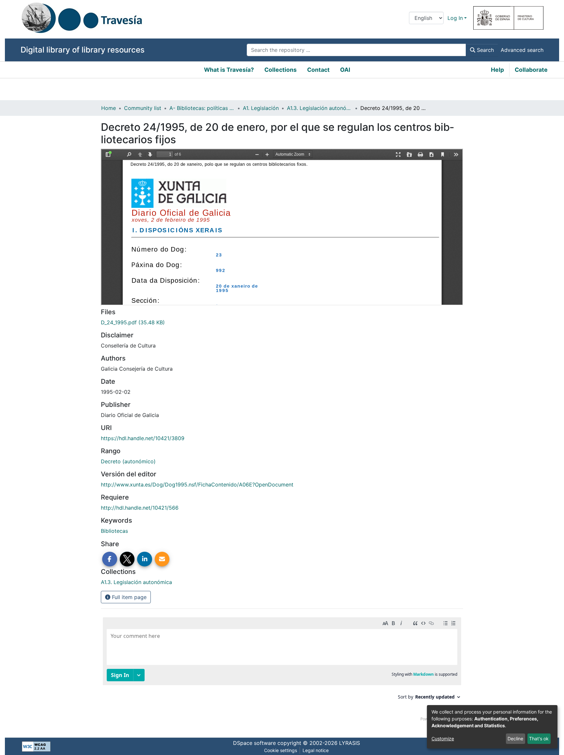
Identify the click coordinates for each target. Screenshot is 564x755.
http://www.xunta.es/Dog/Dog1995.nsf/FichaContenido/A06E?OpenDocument (197, 484)
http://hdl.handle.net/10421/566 (140, 507)
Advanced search (522, 50)
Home (108, 108)
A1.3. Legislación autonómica (319, 108)
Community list (142, 108)
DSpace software (254, 743)
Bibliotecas (114, 531)
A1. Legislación (261, 108)
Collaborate (531, 69)
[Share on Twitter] (127, 559)
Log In (455, 18)
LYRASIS (349, 743)
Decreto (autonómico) (128, 461)
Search (484, 50)
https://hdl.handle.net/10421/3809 (142, 438)
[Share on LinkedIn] (144, 559)
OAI (345, 69)
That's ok (539, 738)
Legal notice (316, 750)
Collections (280, 69)
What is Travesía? (229, 69)
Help (497, 69)
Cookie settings (280, 750)
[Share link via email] (162, 559)
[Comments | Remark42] (282, 671)
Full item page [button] (128, 597)
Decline (515, 738)
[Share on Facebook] (109, 559)
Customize (442, 738)
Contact (318, 69)
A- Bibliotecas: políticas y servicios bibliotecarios (202, 108)
